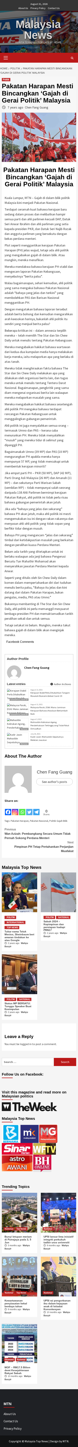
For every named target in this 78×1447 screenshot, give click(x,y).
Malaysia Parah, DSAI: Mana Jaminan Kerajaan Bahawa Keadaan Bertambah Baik (49, 710)
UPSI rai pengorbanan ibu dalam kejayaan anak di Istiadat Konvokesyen (57, 1305)
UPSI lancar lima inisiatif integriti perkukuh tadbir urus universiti (58, 1239)
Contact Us (54, 8)
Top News (12, 927)
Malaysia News (38, 29)
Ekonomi (9, 1359)
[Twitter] (29, 809)
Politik (6, 79)
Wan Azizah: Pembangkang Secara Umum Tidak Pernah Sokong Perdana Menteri (38, 834)
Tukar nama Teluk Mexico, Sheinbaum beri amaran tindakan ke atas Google (19, 936)
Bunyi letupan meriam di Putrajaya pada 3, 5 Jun (18, 1239)
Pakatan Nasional (39, 820)
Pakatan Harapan (20, 820)
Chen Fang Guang (36, 107)
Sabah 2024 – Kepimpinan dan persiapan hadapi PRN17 (54, 926)
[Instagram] (15, 809)
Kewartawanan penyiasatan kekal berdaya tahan (16, 1303)
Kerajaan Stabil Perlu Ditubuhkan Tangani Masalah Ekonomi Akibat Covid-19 (50, 694)
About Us (23, 8)
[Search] (72, 58)
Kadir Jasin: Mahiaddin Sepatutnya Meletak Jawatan (46, 738)
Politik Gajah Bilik (58, 820)
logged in (26, 1044)
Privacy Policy (38, 8)
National (24, 744)
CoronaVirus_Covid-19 (19, 699)
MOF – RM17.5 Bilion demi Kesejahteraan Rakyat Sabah (17, 1370)
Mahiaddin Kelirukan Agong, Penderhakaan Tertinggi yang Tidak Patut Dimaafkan (49, 725)
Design (54, 1441)
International (15, 922)
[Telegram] (36, 809)
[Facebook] (8, 809)
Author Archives (62, 684)
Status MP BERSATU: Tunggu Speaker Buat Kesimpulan (18, 1006)
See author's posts (54, 782)
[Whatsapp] (22, 809)
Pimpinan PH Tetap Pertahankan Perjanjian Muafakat (43, 847)
